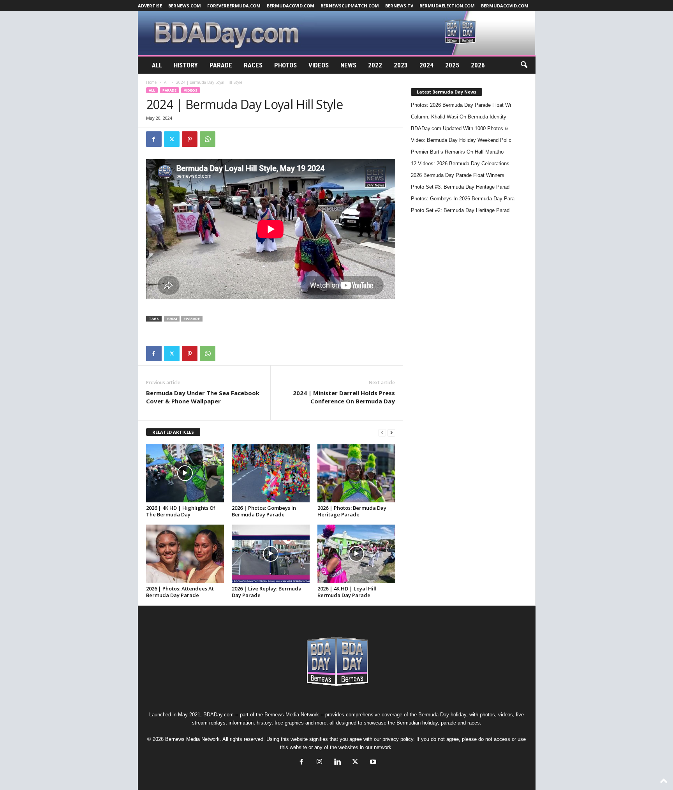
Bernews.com (184, 6)
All (157, 65)
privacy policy (397, 739)
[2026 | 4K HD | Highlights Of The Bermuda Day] (185, 473)
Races (253, 65)
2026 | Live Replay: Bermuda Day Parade (266, 592)
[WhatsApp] (207, 139)
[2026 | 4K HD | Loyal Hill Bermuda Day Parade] (356, 554)
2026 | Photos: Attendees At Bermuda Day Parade (180, 592)
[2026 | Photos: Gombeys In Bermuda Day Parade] (271, 473)
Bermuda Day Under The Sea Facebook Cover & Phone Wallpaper (202, 397)
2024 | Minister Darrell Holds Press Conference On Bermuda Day (344, 397)
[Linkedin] (337, 762)
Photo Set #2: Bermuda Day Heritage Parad (460, 210)
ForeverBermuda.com (234, 6)
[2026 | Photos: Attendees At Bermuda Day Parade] (185, 554)
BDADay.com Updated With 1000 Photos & (459, 128)
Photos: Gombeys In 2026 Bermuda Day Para (462, 198)
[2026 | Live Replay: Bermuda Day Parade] (271, 554)
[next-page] (391, 432)
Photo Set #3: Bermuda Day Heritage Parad (460, 187)
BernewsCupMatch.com (350, 6)
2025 (452, 65)
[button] (523, 65)
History (186, 65)
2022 (375, 65)
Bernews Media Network (291, 715)
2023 (401, 65)
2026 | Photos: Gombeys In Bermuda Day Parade (264, 511)
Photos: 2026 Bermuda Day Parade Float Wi (461, 105)
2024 (426, 65)
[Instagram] (319, 762)
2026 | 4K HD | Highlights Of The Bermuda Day (180, 511)
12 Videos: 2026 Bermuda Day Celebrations (460, 163)
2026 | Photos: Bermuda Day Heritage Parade (351, 511)
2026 (478, 65)
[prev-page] (382, 432)
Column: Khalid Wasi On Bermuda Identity (458, 117)
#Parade (191, 318)
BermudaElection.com (447, 6)
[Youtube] (372, 762)
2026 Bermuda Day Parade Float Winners (457, 175)
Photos (285, 65)
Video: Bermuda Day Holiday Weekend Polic (461, 140)
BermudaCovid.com (290, 6)
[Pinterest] (189, 139)
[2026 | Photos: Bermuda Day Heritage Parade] (356, 473)
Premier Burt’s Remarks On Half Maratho (457, 152)
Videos (318, 65)
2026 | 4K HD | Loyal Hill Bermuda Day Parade (347, 592)
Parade (221, 65)
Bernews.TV (399, 6)
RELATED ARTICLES (173, 432)
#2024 (172, 318)
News (348, 65)
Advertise (150, 6)
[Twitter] (172, 139)
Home (151, 82)
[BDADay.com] (337, 33)
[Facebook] (154, 139)
